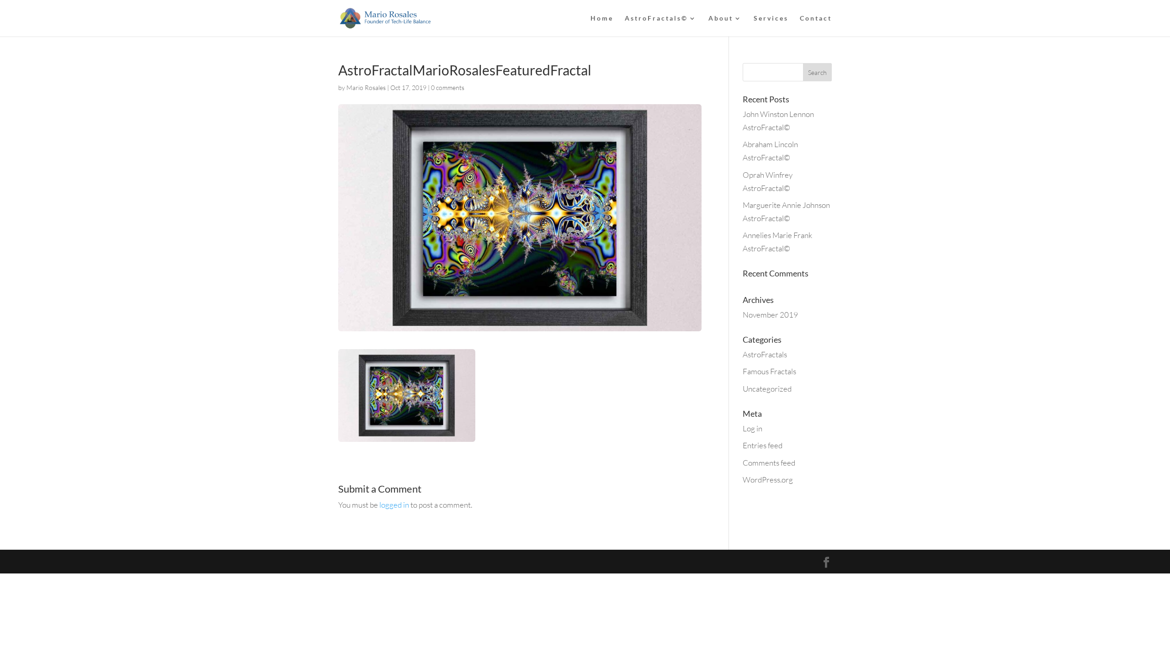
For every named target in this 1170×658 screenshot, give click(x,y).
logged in (394, 504)
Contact (816, 18)
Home (601, 18)
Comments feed (769, 462)
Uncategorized (767, 388)
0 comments (447, 87)
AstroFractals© (656, 18)
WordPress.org (768, 479)
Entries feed (762, 445)
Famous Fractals (769, 371)
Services (771, 18)
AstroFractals (765, 354)
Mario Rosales (366, 87)
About (720, 18)
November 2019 (770, 314)
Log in (752, 428)
